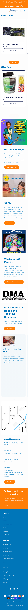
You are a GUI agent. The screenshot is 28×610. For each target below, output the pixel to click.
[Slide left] (10, 58)
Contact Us (6, 534)
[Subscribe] (23, 505)
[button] (3, 10)
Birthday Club (7, 544)
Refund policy (12, 603)
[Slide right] (17, 58)
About (4, 517)
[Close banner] (26, 2)
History (5, 520)
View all (13, 62)
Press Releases (7, 524)
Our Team (5, 527)
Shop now (9, 223)
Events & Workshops (8, 558)
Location (5, 531)
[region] (14, 2)
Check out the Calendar (13, 282)
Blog (4, 562)
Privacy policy (20, 603)
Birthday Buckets (8, 555)
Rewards (5, 548)
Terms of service (10, 605)
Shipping (5, 579)
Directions (9, 482)
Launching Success (13, 601)
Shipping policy (19, 605)
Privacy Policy (7, 572)
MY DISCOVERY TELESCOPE (10, 44)
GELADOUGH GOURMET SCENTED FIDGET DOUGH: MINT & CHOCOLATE (13, 96)
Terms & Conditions (8, 575)
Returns (5, 582)
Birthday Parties (11, 167)
